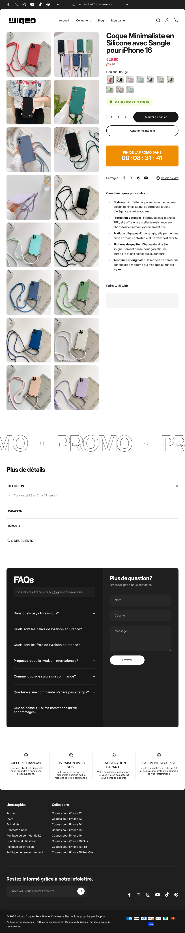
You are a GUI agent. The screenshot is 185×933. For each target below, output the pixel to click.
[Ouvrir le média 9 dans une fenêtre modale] (76, 245)
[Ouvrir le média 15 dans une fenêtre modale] (29, 387)
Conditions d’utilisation (76, 922)
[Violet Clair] (130, 79)
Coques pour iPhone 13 (67, 818)
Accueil (11, 813)
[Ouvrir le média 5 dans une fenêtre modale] (76, 149)
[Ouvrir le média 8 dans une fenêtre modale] (29, 245)
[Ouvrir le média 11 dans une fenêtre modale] (29, 54)
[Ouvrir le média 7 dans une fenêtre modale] (76, 197)
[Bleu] (130, 89)
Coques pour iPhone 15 (67, 830)
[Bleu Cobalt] (150, 79)
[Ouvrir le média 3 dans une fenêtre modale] (76, 102)
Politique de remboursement (25, 852)
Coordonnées (13, 926)
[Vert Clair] (109, 89)
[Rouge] (109, 79)
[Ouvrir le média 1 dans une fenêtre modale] (76, 54)
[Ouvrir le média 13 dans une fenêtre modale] (29, 340)
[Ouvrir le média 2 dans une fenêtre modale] (29, 102)
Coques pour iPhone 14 (67, 824)
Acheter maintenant (142, 130)
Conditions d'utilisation (21, 841)
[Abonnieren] (81, 891)
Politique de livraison (20, 846)
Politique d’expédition (100, 922)
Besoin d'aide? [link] (169, 177)
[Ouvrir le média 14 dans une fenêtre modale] (76, 340)
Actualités (13, 824)
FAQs (55, 591)
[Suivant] (127, 4)
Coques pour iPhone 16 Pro (69, 846)
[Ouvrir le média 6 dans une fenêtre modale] (29, 197)
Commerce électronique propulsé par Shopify (78, 916)
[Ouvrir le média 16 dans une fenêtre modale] (76, 387)
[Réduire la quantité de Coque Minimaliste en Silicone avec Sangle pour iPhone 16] (110, 117)
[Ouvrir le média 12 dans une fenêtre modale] (76, 292)
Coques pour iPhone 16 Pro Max (72, 852)
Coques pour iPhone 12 (67, 813)
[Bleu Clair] (140, 79)
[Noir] (120, 79)
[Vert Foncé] (170, 79)
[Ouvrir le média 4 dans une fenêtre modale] (29, 149)
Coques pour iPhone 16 (67, 835)
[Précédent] (58, 4)
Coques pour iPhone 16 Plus (70, 841)
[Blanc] (160, 79)
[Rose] (120, 89)
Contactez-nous (17, 830)
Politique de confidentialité (24, 835)
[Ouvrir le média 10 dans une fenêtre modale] (29, 292)
